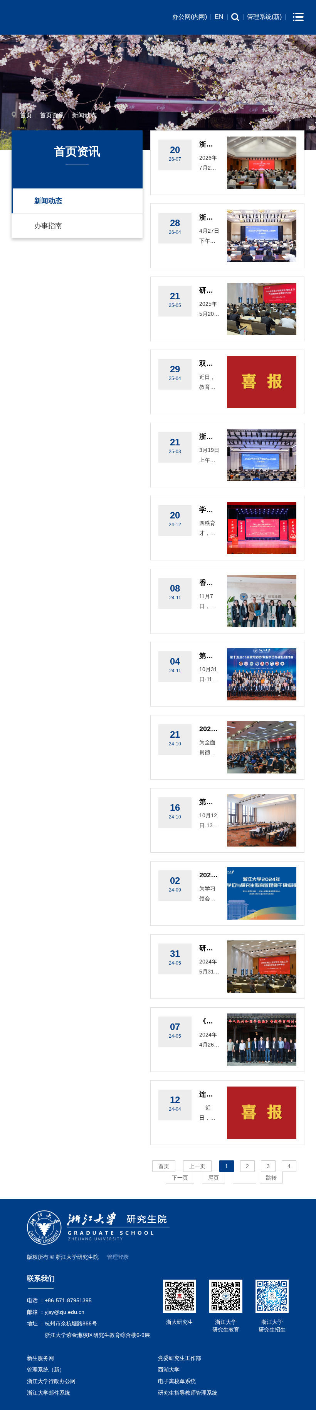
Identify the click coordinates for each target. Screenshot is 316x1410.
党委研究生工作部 (179, 1358)
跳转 (271, 1178)
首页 (26, 115)
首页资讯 (52, 115)
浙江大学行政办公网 (51, 1381)
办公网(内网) (189, 16)
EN (219, 16)
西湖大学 (169, 1370)
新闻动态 (84, 115)
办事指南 (48, 226)
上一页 (197, 1166)
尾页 (213, 1178)
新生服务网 (40, 1358)
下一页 (180, 1178)
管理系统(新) (264, 16)
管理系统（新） (46, 1370)
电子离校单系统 (177, 1381)
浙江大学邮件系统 (48, 1393)
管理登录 (118, 1257)
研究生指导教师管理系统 (187, 1393)
